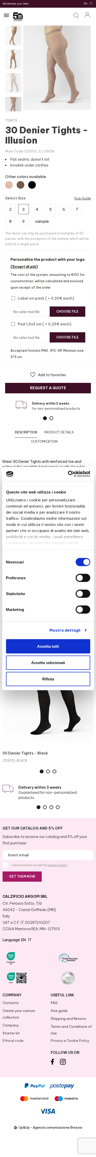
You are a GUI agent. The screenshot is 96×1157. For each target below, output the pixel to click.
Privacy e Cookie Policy (70, 1040)
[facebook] (52, 1063)
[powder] (9, 185)
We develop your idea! (16, 3)
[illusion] (20, 185)
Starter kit (11, 1033)
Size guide (59, 1011)
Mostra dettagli (64, 630)
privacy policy (57, 865)
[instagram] (63, 1063)
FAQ (54, 1003)
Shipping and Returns (68, 1019)
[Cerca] (77, 16)
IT (91, 3)
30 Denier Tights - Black (25, 753)
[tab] (26, 432)
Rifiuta (48, 679)
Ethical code (13, 1040)
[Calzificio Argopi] (18, 17)
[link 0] (68, 474)
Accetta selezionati (48, 662)
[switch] (83, 578)
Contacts (11, 1003)
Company (11, 1025)
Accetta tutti (48, 646)
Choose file (67, 311)
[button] (48, 375)
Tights (11, 120)
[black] (32, 185)
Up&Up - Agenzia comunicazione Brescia (50, 1127)
